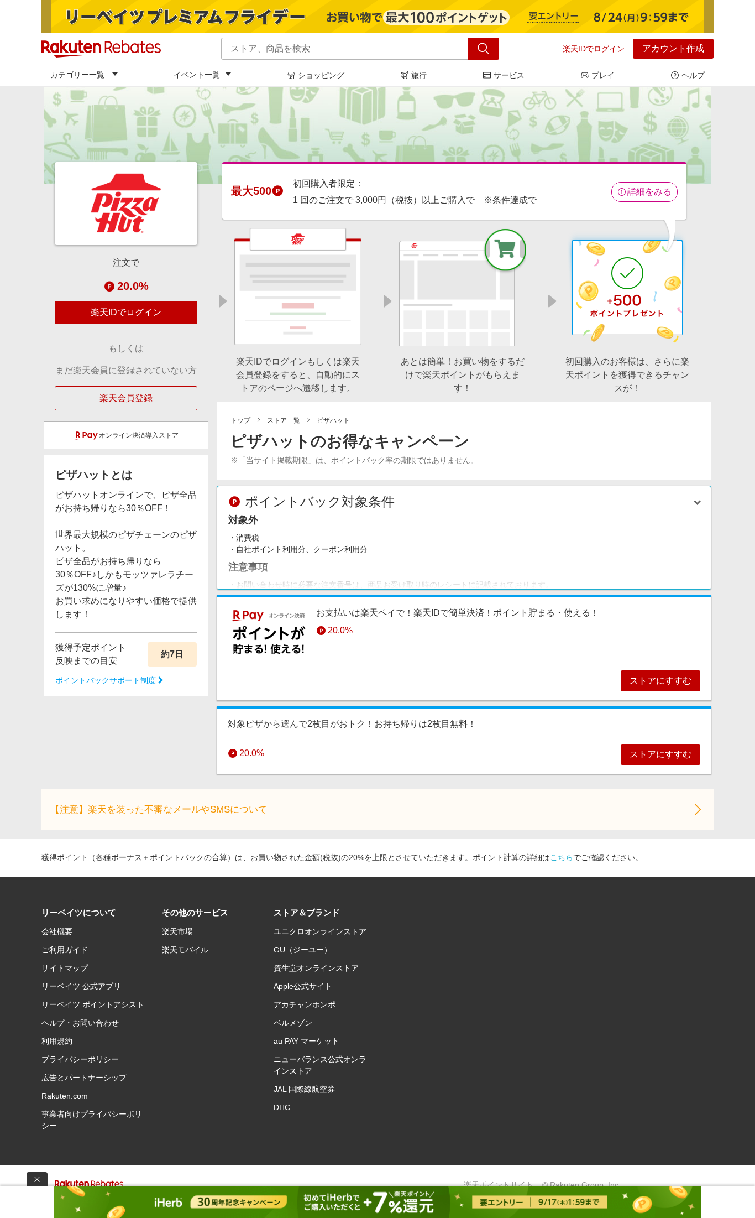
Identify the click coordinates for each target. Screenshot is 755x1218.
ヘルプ (693, 75)
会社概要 (56, 931)
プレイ (603, 75)
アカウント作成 (673, 48)
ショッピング (321, 75)
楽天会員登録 (126, 398)
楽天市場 (177, 931)
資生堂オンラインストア (316, 968)
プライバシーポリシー (80, 1059)
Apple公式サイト (303, 986)
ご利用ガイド (64, 949)
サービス (509, 75)
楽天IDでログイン (594, 48)
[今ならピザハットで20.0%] (377, 135)
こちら (561, 857)
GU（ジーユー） (303, 949)
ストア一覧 (283, 420)
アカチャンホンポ (304, 1004)
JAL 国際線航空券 (304, 1089)
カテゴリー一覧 (77, 74)
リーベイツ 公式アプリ (81, 986)
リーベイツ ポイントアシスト (92, 1004)
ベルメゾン (293, 1022)
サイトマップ (64, 968)
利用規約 (56, 1041)
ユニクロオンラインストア (320, 931)
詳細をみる (649, 191)
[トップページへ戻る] (101, 48)
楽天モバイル (185, 949)
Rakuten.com (64, 1095)
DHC (282, 1107)
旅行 (419, 75)
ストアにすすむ (660, 680)
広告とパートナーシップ (84, 1077)
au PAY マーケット (306, 1041)
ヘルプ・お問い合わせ (80, 1022)
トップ (240, 420)
